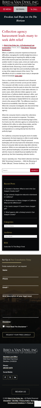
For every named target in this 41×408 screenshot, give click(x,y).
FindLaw (30, 403)
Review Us (20, 392)
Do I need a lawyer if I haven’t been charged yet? (19, 207)
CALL (35, 9)
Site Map (15, 400)
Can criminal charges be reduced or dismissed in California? (20, 196)
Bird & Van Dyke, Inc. (15, 398)
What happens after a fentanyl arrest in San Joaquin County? (19, 213)
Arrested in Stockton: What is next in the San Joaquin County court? (19, 190)
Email (22, 9)
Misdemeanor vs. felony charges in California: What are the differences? (20, 202)
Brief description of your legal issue (17, 296)
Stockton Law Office (10, 357)
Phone (5, 279)
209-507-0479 (8, 368)
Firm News (25, 47)
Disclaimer (7, 322)
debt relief (18, 76)
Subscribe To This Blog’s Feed (14, 246)
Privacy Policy (24, 400)
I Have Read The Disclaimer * (16, 327)
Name (5, 270)
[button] (7, 8)
